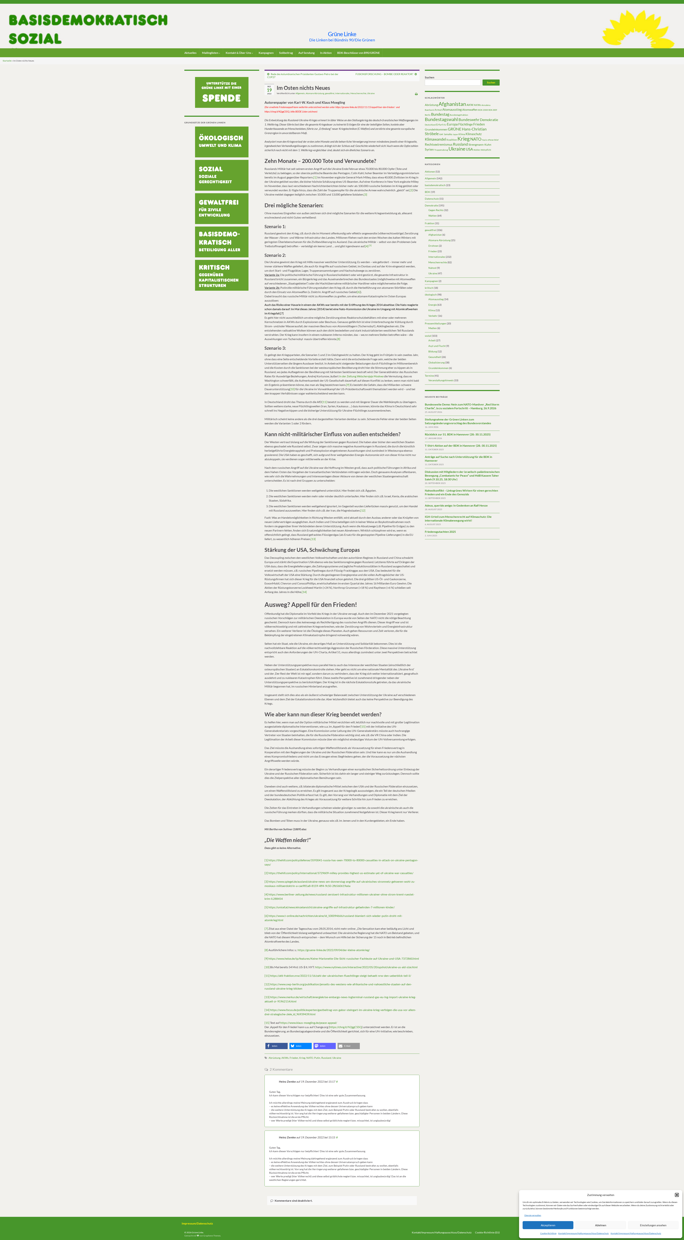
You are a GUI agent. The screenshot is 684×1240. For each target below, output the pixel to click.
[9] (347, 384)
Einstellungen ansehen (653, 1225)
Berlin (428, 115)
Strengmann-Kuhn (479, 144)
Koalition (452, 139)
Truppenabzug (441, 149)
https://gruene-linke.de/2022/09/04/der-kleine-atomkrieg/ (334, 950)
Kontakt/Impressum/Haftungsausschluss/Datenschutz (583, 1233)
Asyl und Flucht (437, 345)
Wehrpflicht (486, 150)
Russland (326, 1057)
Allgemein (300, 93)
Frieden (294, 1057)
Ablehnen (600, 1225)
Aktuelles (190, 52)
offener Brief (493, 140)
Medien (432, 328)
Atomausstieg (452, 109)
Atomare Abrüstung (315, 93)
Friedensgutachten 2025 (440, 531)
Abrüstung (274, 1057)
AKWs (285, 1057)
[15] (363, 726)
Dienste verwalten (532, 1215)
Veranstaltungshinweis (441, 380)
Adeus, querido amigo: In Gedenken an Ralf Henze (456, 505)
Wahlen (476, 150)
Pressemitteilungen (435, 323)
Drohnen (433, 245)
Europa (452, 124)
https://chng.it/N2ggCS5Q (346, 1027)
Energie (432, 304)
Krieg (302, 1057)
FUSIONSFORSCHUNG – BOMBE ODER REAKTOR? (384, 74)
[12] (362, 510)
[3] (365, 194)
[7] (266, 928)
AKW (470, 104)
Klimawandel (435, 139)
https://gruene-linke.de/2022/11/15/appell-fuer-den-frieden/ (365, 107)
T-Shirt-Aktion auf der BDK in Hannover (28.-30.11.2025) (461, 445)
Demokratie (489, 119)
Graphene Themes (212, 1235)
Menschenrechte (358, 93)
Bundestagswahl (441, 119)
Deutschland (430, 125)
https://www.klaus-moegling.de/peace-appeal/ (308, 1022)
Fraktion (429, 223)
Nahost (432, 267)
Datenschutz (432, 198)
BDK (427, 191)
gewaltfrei (329, 93)
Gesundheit (434, 356)
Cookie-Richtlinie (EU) (487, 1232)
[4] (366, 246)
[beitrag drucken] (416, 94)
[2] (411, 190)
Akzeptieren (548, 1225)
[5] (370, 245)
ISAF (441, 134)
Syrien (429, 149)
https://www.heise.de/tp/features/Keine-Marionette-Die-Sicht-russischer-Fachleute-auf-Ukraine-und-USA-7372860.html (343, 958)
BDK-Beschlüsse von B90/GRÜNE (358, 52)
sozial (428, 335)
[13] (313, 539)
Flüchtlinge (465, 124)
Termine (429, 375)
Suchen (429, 77)
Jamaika (448, 134)
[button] (677, 1195)
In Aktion (326, 52)
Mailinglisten (210, 52)
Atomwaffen (470, 109)
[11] (324, 402)
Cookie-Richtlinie (548, 1233)
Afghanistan (452, 104)
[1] (315, 177)
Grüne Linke (342, 33)
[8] (338, 339)
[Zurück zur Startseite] (342, 26)
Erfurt (439, 124)
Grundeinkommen (436, 129)
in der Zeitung (361, 376)
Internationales (342, 93)
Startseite (7, 60)
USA (469, 149)
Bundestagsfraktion (459, 115)
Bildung (432, 351)
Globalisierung (436, 362)
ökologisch (431, 294)
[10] (292, 389)
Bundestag (440, 114)
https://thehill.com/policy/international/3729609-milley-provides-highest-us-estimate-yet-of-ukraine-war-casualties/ (340, 873)
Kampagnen (266, 52)
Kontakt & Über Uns (239, 52)
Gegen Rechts (435, 210)
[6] (358, 292)
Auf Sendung (306, 52)
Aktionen (430, 171)
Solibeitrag (286, 52)
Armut (438, 109)
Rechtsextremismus (438, 144)
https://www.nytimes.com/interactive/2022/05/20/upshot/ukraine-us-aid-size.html (366, 967)
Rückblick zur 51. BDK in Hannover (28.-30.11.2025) (458, 434)
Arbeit (432, 340)
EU (445, 124)
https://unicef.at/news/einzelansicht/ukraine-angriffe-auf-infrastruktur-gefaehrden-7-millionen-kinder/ (331, 907)
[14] (304, 592)
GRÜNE (454, 129)
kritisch (429, 287)
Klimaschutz (474, 134)
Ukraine (371, 93)
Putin (317, 1057)
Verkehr (432, 315)
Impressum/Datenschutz (197, 1223)
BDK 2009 (492, 110)
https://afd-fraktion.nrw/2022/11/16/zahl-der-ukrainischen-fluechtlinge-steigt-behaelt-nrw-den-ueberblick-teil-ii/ (340, 975)
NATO (309, 1057)
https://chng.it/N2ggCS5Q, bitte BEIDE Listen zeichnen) (291, 111)
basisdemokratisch (435, 185)
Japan (455, 134)
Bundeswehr (468, 119)
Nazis (484, 139)
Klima (461, 134)
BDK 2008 (483, 110)
